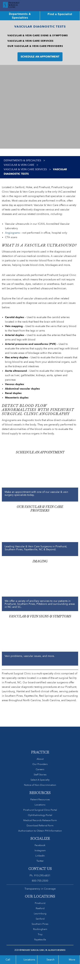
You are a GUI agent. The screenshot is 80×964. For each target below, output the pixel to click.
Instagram (40, 850)
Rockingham (40, 929)
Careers (40, 769)
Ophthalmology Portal (40, 815)
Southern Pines (40, 924)
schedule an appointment (40, 56)
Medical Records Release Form (40, 820)
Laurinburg (40, 913)
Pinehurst (40, 903)
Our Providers (40, 764)
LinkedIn (40, 855)
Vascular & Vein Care (19, 164)
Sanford (40, 918)
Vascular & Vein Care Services (25, 169)
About (40, 759)
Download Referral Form (40, 825)
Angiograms (12, 232)
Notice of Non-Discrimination (40, 785)
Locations (40, 804)
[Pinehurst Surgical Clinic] (11, 5)
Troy (40, 934)
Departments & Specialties (22, 160)
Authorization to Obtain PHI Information (40, 830)
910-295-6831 (42, 875)
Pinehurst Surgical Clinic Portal (40, 809)
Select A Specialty (40, 779)
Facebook (40, 845)
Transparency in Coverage (40, 888)
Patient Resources (40, 799)
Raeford (40, 908)
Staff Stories (40, 774)
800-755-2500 (40, 880)
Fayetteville (40, 939)
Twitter (40, 860)
